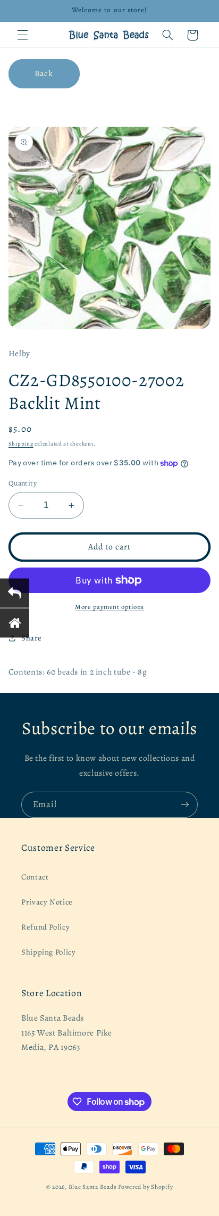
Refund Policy (45, 927)
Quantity (23, 483)
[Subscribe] (185, 805)
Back (44, 73)
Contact (34, 877)
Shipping (21, 444)
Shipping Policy (48, 952)
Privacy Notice (47, 902)
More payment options (109, 606)
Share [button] (31, 637)
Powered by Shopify (145, 1186)
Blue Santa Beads (93, 1186)
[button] (22, 35)
